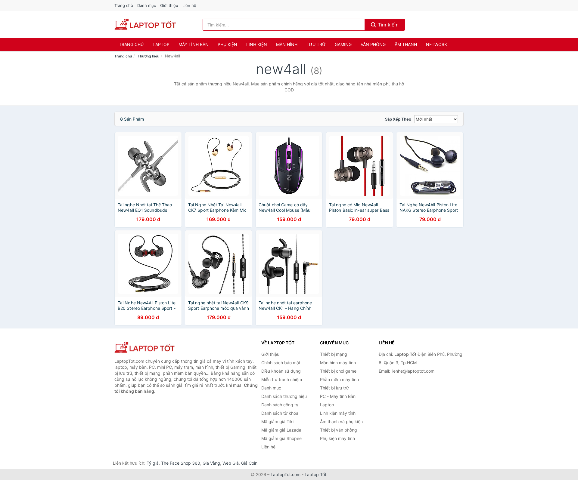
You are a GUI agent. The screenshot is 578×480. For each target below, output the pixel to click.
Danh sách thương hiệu (284, 396)
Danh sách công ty (279, 404)
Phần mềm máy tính (339, 379)
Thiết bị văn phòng (338, 429)
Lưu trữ (316, 44)
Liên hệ (189, 5)
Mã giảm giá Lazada (281, 429)
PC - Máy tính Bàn (338, 396)
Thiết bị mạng (333, 354)
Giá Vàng (211, 463)
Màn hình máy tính (338, 362)
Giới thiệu (169, 5)
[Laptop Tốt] (144, 347)
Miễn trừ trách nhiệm (281, 379)
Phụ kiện (227, 44)
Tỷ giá (153, 463)
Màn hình (286, 44)
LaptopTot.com (285, 474)
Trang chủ (123, 5)
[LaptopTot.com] (145, 24)
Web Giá (230, 463)
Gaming (343, 44)
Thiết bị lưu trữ (334, 387)
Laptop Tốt (315, 474)
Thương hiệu (148, 56)
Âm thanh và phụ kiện (341, 421)
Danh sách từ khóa (279, 413)
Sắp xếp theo (398, 119)
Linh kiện (256, 44)
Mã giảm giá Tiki (277, 421)
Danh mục (146, 5)
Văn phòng (373, 44)
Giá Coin (249, 463)
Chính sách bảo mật (280, 362)
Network (436, 44)
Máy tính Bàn (194, 44)
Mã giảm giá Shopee (281, 438)
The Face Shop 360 (180, 463)
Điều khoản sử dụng (281, 371)
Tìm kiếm (387, 25)
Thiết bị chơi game (338, 371)
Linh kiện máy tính (338, 413)
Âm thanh (406, 44)
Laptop (161, 44)
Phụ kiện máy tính (337, 438)
